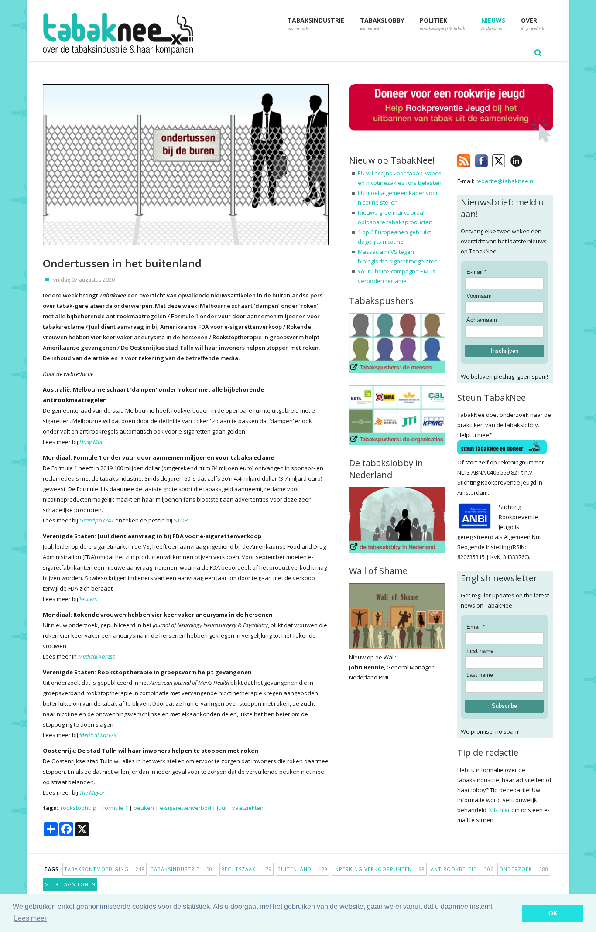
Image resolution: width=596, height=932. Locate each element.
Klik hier (499, 810)
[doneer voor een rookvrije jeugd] (451, 140)
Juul (221, 808)
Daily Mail (91, 442)
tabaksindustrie (183, 869)
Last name (479, 675)
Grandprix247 (96, 520)
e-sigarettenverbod (185, 808)
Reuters (88, 599)
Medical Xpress (96, 656)
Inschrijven (504, 351)
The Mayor (92, 792)
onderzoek (523, 869)
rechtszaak (246, 869)
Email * (475, 627)
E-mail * (476, 272)
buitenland (302, 869)
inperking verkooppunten (379, 869)
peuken (144, 808)
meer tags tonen (70, 884)
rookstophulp (78, 808)
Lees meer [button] (30, 918)
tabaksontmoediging (104, 869)
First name (479, 651)
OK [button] (553, 913)
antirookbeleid (462, 869)
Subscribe (504, 706)
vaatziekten (248, 808)
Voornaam (479, 296)
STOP (181, 520)
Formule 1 (115, 808)
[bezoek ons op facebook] (529, 159)
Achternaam (481, 320)
